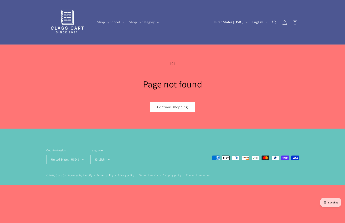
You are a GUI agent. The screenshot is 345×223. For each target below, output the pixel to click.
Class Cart (61, 175)
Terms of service (149, 175)
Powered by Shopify (80, 175)
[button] (110, 22)
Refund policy (105, 175)
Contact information (198, 175)
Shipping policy (172, 175)
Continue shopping (172, 107)
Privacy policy (126, 175)
